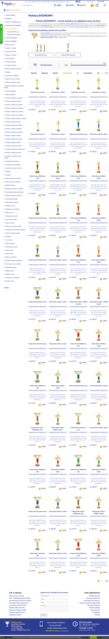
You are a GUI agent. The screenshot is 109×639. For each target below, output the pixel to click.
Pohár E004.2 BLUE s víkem (58, 218)
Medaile (8, 72)
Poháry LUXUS (10, 45)
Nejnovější (34, 73)
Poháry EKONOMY (16, 10)
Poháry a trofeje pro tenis (13, 152)
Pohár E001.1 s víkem (58, 92)
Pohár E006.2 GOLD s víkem (99, 427)
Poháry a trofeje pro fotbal (14, 139)
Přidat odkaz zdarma (46, 1)
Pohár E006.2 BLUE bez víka (78, 385)
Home (26, 1)
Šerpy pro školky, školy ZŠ (14, 195)
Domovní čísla (10, 223)
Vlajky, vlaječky (10, 94)
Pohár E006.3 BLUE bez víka (37, 511)
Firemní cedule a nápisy (13, 233)
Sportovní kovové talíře (13, 79)
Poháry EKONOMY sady (13, 32)
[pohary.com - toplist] (6, 287)
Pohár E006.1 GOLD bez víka (37, 344)
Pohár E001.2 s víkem (99, 92)
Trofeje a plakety (11, 62)
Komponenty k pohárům (13, 164)
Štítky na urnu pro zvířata (13, 226)
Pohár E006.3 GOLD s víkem (58, 553)
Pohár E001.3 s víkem (58, 134)
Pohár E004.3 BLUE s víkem (58, 260)
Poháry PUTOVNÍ (11, 51)
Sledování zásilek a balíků (17, 610)
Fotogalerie (96, 612)
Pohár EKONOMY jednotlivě (14, 34)
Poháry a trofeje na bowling (14, 98)
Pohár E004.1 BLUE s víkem (99, 134)
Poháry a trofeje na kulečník (14, 104)
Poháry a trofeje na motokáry (14, 108)
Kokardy (8, 175)
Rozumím (93, 637)
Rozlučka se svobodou (12, 277)
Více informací (84, 637)
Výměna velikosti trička (17, 612)
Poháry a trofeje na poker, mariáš (16, 118)
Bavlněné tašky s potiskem (14, 260)
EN (92, 2)
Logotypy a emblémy (12, 75)
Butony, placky (10, 243)
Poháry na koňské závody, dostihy (13, 157)
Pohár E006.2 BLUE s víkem (99, 385)
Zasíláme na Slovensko (36, 1)
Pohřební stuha (10, 206)
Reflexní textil (10, 271)
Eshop (29, 1)
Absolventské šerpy (12, 199)
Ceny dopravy (95, 610)
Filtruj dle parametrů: (46, 65)
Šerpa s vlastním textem (13, 182)
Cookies (97, 615)
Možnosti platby (94, 607)
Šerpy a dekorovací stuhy (13, 178)
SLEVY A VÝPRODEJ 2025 (13, 22)
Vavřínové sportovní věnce (14, 168)
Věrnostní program (93, 605)
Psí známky (9, 240)
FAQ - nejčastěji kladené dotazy (19, 598)
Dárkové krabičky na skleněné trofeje (14, 86)
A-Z (78, 73)
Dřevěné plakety (11, 91)
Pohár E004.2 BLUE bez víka (37, 218)
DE (90, 2)
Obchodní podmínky (93, 598)
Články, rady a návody (16, 596)
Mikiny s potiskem (11, 257)
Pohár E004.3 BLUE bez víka (37, 260)
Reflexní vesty (10, 274)
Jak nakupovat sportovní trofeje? (20, 600)
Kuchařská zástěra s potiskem (15, 192)
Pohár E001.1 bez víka (37, 92)
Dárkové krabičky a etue (13, 82)
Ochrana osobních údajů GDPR (89, 603)
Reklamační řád (94, 596)
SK (88, 2)
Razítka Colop (10, 281)
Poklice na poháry (11, 55)
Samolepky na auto (11, 247)
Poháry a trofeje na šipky (13, 135)
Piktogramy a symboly (12, 209)
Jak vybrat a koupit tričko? (18, 605)
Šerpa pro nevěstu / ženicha (14, 188)
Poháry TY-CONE (11, 48)
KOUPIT (44, 111)
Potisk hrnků (9, 250)
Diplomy (8, 171)
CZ (85, 2)
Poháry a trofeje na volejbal (14, 132)
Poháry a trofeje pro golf (13, 142)
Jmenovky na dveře (12, 216)
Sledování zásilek (55, 1)
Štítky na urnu (10, 212)
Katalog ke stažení (15, 615)
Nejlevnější (45, 73)
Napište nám (62, 1)
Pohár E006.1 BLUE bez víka (37, 302)
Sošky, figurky (10, 58)
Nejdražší (55, 73)
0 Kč (97, 5)
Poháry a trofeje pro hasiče (14, 146)
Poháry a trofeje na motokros (14, 111)
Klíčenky (8, 236)
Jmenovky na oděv (11, 219)
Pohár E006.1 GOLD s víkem (58, 344)
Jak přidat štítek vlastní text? (18, 603)
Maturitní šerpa (10, 185)
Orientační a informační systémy (15, 229)
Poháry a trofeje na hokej (13, 101)
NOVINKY (8, 18)
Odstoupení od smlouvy (92, 600)
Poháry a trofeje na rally (13, 122)
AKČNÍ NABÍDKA (10, 15)
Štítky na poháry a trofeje (13, 68)
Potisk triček (9, 253)
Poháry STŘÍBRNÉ (11, 41)
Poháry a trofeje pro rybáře (14, 125)
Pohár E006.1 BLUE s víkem (58, 302)
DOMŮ (7, 10)
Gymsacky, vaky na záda (13, 264)
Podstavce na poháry (12, 161)
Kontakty (68, 1)
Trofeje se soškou (11, 65)
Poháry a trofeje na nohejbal (14, 115)
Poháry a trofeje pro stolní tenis (15, 149)
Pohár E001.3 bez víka (37, 134)
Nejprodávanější (67, 73)
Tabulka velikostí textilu (17, 607)
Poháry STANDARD (11, 38)
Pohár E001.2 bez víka (78, 92)
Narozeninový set (11, 267)
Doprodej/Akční (88, 73)
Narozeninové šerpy (12, 202)
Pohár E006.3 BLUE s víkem (58, 511)
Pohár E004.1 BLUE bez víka (78, 134)
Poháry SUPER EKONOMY (13, 25)
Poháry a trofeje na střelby (14, 128)
